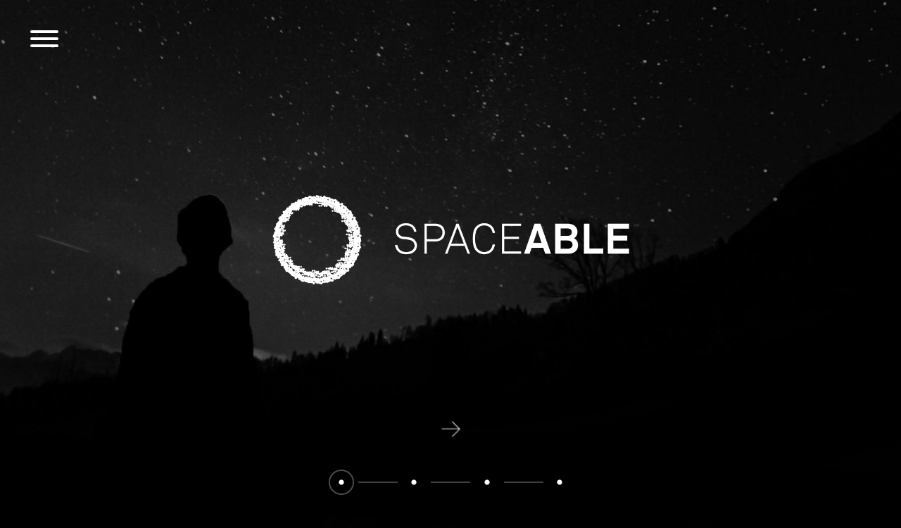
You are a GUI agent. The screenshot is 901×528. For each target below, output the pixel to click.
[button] (341, 482)
